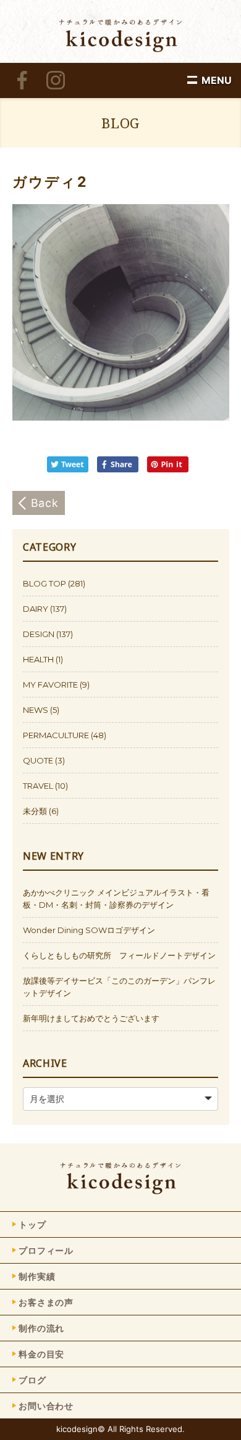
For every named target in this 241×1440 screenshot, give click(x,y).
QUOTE (38, 760)
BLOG (120, 122)
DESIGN (38, 634)
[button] (216, 80)
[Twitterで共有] (70, 469)
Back (45, 502)
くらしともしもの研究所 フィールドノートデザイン (119, 955)
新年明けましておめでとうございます (91, 1018)
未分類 (35, 811)
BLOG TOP (44, 583)
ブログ (32, 1380)
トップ (32, 1224)
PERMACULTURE (56, 735)
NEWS (35, 710)
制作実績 (37, 1276)
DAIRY (35, 609)
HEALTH (38, 659)
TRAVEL (38, 786)
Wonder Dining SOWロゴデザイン (89, 930)
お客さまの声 (46, 1302)
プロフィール (46, 1250)
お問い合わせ (46, 1406)
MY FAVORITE (50, 684)
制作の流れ (41, 1328)
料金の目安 (41, 1354)
